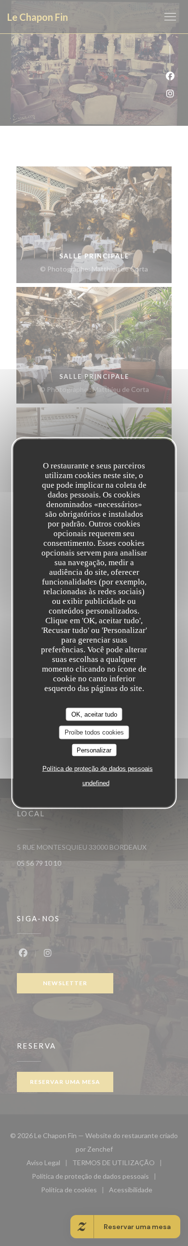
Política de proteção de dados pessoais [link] (97, 768)
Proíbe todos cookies (94, 732)
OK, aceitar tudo (94, 714)
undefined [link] (95, 783)
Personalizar (94, 749)
